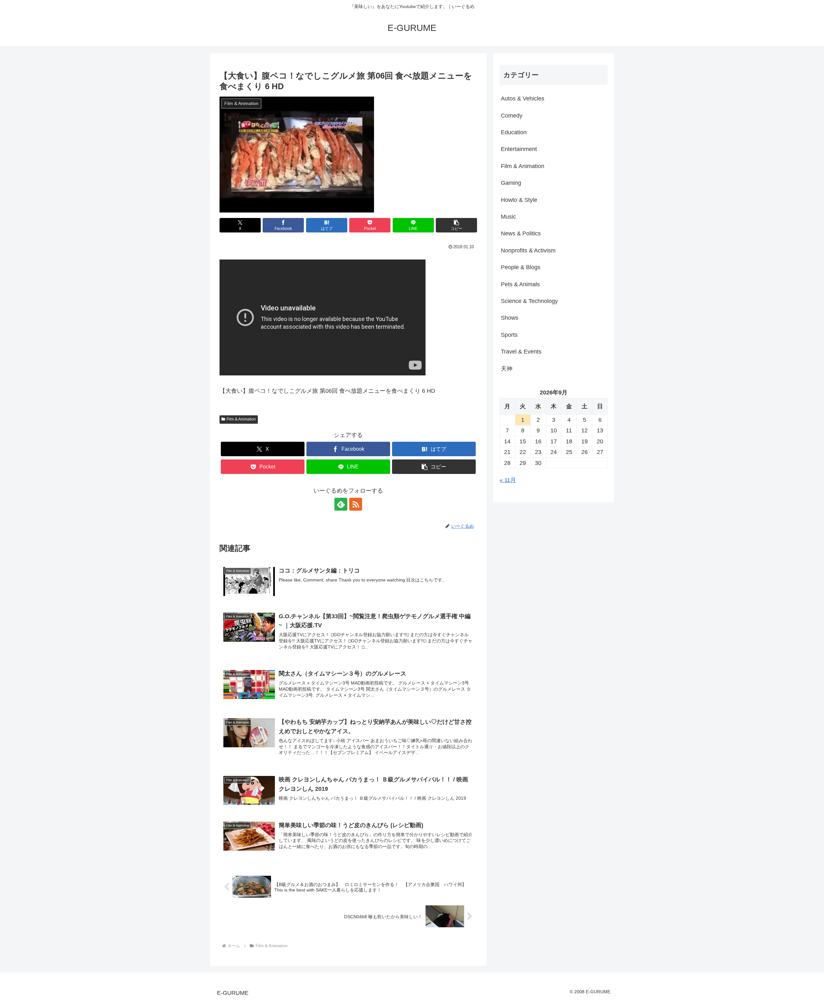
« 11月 (508, 480)
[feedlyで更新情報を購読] (340, 504)
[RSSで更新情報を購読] (355, 504)
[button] (456, 225)
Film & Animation (241, 419)
